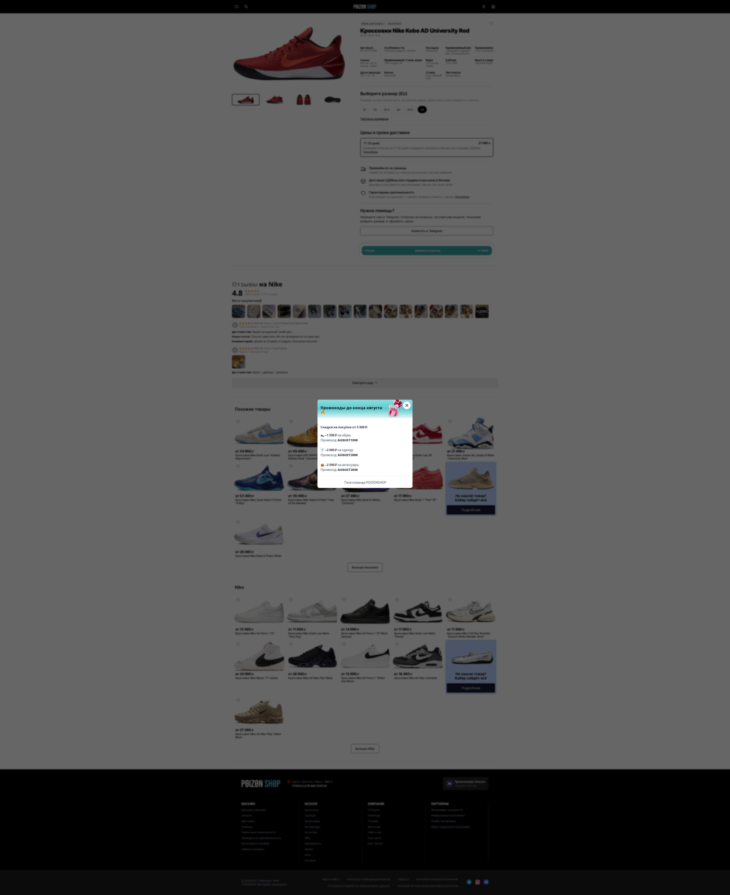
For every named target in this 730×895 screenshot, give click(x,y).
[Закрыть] (407, 405)
